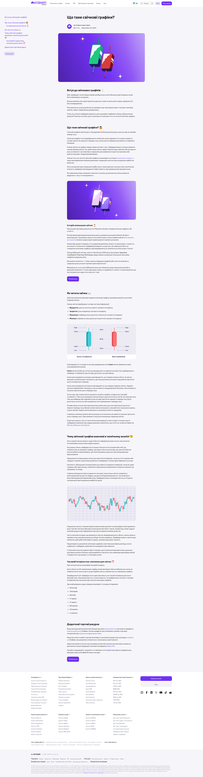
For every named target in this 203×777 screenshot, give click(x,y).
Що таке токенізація (120, 726)
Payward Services (97, 759)
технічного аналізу (124, 158)
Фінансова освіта (120, 714)
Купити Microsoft (64, 732)
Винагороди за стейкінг (39, 700)
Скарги (60, 705)
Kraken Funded (36, 708)
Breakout (63, 759)
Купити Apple (63, 723)
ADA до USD (117, 697)
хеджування (83, 633)
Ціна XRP (89, 689)
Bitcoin (70, 425)
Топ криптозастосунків (121, 729)
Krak (48, 762)
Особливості (36, 677)
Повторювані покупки (38, 703)
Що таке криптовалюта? (121, 718)
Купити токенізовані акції (95, 714)
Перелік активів (64, 697)
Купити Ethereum (37, 721)
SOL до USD (117, 692)
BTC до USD (117, 681)
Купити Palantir (63, 729)
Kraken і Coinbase (119, 734)
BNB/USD (116, 689)
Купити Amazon (63, 726)
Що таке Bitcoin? (119, 723)
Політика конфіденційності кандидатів (88, 745)
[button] (56, 3)
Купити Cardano (36, 729)
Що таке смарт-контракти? (122, 721)
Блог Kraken (62, 686)
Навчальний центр (74, 631)
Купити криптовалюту (38, 681)
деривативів (96, 633)
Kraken (41, 759)
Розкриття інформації (69, 745)
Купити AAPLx (90, 723)
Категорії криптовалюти (94, 700)
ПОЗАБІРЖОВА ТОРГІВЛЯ (63, 762)
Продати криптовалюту (39, 683)
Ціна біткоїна (90, 681)
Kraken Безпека (63, 681)
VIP (68, 759)
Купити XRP (35, 726)
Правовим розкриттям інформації (94, 773)
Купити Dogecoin (37, 723)
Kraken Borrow (36, 705)
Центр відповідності (111, 742)
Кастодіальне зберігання (80, 762)
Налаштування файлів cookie (77, 742)
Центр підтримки (64, 703)
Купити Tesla (62, 721)
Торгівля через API (37, 697)
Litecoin (86, 425)
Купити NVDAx (91, 718)
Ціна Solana (90, 694)
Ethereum (77, 425)
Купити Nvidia (63, 718)
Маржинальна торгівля (39, 686)
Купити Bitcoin (36, 718)
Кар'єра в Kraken (64, 683)
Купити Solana (36, 732)
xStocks (106, 759)
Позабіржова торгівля (38, 692)
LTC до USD (117, 703)
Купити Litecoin (36, 734)
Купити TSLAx (90, 721)
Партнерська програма (66, 694)
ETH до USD (117, 683)
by (35, 754)
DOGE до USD (118, 694)
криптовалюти (110, 629)
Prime (52, 762)
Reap (121, 759)
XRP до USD (117, 686)
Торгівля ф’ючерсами (38, 689)
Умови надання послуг (37, 745)
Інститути (34, 694)
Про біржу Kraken (65, 677)
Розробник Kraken (64, 689)
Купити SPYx (90, 726)
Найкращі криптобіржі (121, 732)
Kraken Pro (110, 646)
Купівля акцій (64, 714)
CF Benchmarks (114, 759)
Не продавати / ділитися (94, 742)
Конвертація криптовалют (123, 677)
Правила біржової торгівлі (53, 745)
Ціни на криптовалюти (94, 677)
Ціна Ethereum (91, 683)
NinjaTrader (55, 759)
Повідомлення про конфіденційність (56, 742)
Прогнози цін (90, 703)
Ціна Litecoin (90, 697)
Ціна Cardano (90, 692)
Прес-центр (62, 692)
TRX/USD (116, 700)
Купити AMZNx (91, 729)
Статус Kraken (63, 700)
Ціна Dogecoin (91, 686)
